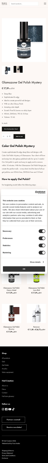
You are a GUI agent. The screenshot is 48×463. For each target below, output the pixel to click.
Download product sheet (11, 129)
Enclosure (5, 458)
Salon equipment (7, 372)
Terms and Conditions (8, 455)
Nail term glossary (8, 396)
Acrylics (4, 369)
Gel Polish (5, 365)
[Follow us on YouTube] (9, 409)
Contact (4, 393)
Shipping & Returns (8, 450)
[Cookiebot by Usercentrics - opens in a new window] (35, 192)
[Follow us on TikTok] (13, 409)
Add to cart (19, 136)
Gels (3, 361)
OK (24, 269)
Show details (35, 262)
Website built (6, 443)
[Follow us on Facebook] (6, 409)
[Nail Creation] (4, 3)
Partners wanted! (13, 419)
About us (5, 386)
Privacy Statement (7, 453)
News (4, 389)
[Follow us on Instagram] (3, 409)
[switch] (42, 238)
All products (6, 358)
